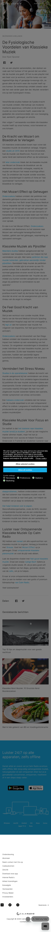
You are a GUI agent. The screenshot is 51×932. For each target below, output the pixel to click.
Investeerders (7, 897)
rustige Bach (30, 562)
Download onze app (10, 874)
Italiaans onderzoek (15, 400)
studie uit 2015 (13, 151)
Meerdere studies (10, 251)
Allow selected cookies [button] (25, 464)
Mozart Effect (28, 547)
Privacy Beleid (7, 893)
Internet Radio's (8, 877)
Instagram (17, 904)
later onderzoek (13, 162)
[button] (34, 458)
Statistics (39, 478)
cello (11, 571)
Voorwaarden (7, 889)
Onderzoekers (8, 196)
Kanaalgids (6, 885)
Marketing (10, 481)
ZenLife (5, 870)
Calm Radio (11, 4)
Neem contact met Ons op (12, 862)
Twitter (10, 904)
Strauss (9, 547)
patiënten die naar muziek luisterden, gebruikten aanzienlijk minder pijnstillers (25, 260)
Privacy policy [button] (41, 458)
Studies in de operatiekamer (15, 373)
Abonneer (6, 858)
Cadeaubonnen (8, 866)
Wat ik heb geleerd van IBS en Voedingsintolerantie (25, 727)
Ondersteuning (8, 854)
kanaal (20, 541)
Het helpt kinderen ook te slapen (17, 506)
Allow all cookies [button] (25, 470)
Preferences (25, 478)
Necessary (10, 478)
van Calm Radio (22, 582)
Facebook (2, 904)
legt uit (8, 325)
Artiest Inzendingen (9, 881)
